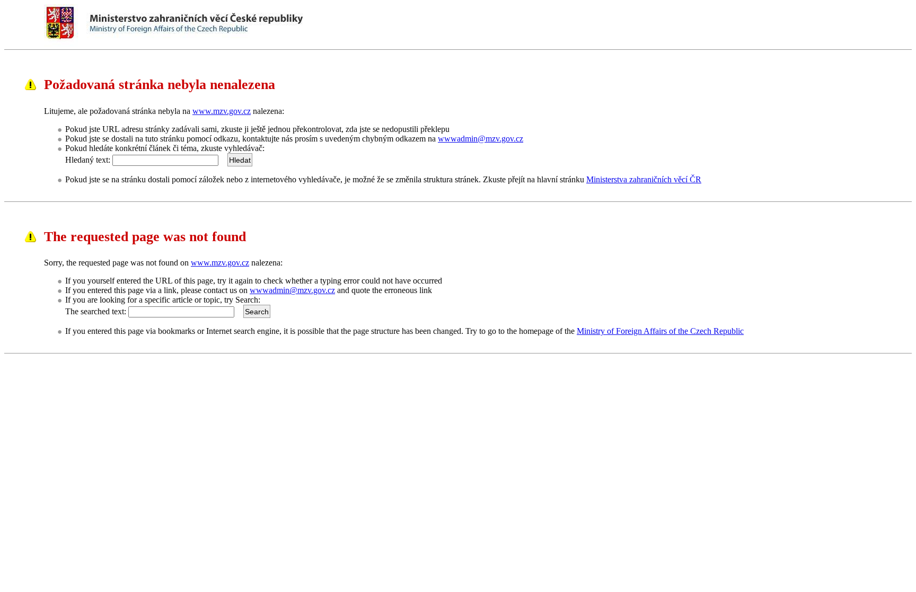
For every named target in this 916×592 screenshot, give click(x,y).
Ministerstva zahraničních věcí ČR (643, 179)
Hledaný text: (87, 159)
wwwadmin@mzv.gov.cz (480, 138)
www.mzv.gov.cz (221, 111)
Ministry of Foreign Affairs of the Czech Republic (660, 330)
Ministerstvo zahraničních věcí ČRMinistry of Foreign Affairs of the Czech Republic (223, 23)
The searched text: (95, 311)
